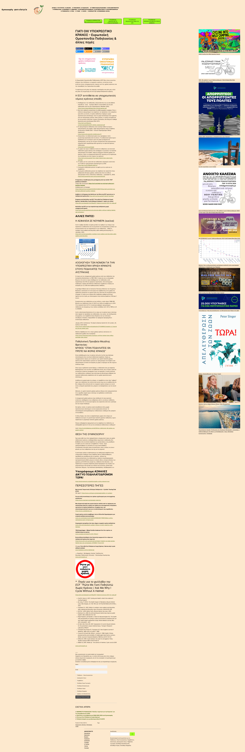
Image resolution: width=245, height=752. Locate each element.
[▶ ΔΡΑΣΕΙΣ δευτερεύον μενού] (71, 7)
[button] (80, 48)
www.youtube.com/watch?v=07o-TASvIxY (86, 534)
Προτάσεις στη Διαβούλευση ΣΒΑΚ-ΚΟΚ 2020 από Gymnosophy (95, 715)
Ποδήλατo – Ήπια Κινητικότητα (84, 675)
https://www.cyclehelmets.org (83, 511)
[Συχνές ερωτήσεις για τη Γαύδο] (219, 152)
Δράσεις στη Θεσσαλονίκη (83, 693)
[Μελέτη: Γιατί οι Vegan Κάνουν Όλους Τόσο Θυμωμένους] (219, 389)
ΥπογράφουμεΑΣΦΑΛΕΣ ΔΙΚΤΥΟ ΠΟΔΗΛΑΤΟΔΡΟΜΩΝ (113, 21)
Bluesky (86, 737)
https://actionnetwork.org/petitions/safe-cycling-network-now (92, 481)
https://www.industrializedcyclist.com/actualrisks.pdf (92, 108)
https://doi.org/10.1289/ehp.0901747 (87, 165)
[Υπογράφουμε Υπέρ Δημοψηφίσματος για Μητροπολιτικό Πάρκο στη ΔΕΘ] (219, 302)
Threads (86, 742)
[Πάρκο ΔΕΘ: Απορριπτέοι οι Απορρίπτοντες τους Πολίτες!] (219, 109)
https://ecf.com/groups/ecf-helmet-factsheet (101, 196)
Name (76, 664)
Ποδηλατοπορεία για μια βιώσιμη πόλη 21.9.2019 (91, 719)
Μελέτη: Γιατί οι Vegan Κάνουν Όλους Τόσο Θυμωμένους (214, 404)
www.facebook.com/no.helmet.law (84, 550)
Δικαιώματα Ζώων (81, 678)
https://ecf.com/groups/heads (86, 147)
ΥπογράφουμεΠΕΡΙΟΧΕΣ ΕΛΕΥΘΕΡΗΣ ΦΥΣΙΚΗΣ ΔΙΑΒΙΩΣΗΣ (152, 21)
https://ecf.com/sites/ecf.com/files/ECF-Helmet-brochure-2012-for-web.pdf (95, 203)
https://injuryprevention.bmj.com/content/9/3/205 (91, 176)
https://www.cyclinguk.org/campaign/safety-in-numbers (97, 493)
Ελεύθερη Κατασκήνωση (83, 686)
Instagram (87, 740)
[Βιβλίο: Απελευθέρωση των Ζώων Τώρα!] (219, 342)
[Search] (132, 734)
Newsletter (87, 733)
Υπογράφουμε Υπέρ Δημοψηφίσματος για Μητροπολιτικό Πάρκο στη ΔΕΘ (219, 310)
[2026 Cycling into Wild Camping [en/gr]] (219, 41)
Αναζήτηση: (113, 731)
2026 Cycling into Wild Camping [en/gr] (209, 54)
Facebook (87, 738)
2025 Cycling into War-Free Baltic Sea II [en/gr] (211, 293)
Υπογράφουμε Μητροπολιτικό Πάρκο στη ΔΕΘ (132, 21)
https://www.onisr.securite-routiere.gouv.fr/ (89, 134)
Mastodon (87, 735)
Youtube (86, 748)
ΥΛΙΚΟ (76, 726)
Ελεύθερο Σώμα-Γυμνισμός (83, 683)
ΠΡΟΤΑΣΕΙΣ (89, 724)
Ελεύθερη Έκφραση (82, 691)
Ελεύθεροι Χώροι (81, 688)
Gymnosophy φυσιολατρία (14, 9)
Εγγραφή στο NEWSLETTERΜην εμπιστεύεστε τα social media (93, 21)
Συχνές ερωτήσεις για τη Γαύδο (207, 166)
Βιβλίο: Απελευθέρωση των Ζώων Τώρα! (210, 374)
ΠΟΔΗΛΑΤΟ (78, 724)
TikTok (86, 746)
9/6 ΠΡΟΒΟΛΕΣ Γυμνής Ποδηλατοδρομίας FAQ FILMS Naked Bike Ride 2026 (219, 238)
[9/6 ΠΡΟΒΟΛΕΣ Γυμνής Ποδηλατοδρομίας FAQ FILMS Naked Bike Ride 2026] (219, 226)
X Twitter (86, 744)
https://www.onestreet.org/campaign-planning (88, 500)
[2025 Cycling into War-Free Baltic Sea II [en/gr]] (219, 280)
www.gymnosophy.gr (81, 557)
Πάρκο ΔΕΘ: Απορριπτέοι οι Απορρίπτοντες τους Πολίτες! (214, 136)
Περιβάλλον (80, 680)
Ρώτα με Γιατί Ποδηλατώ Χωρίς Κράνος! (88, 717)
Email (76, 669)
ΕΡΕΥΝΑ (84, 724)
